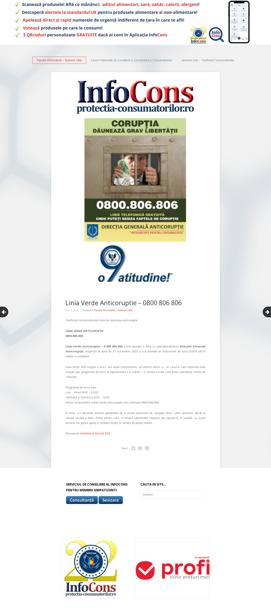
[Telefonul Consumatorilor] (135, 22)
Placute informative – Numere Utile (59, 60)
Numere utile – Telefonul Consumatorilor (208, 60)
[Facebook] (140, 448)
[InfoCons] (91, 596)
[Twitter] (133, 448)
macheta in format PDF (95, 433)
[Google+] (147, 448)
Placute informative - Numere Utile (113, 310)
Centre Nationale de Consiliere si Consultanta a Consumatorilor (131, 60)
